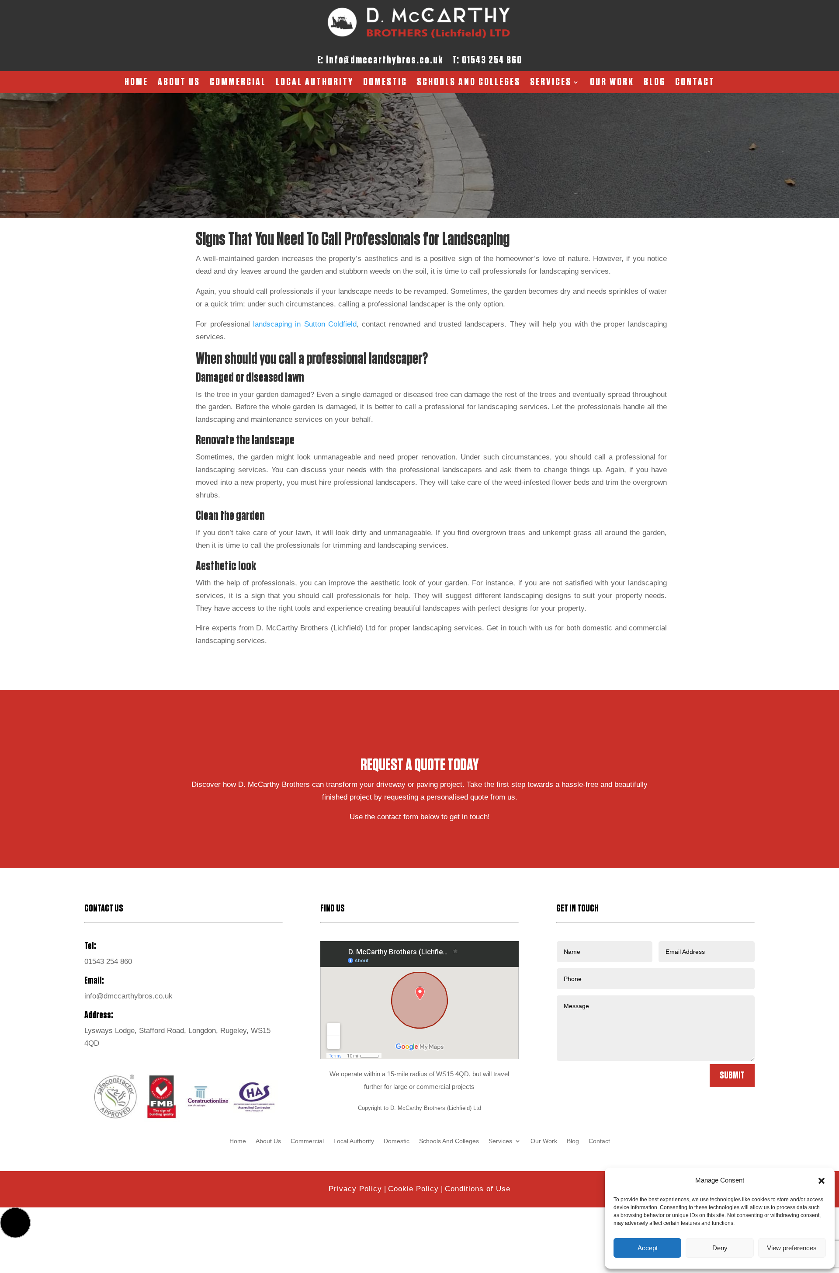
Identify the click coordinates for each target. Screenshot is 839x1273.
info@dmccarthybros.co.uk (384, 60)
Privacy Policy (355, 1189)
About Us (179, 83)
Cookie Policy (413, 1189)
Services (551, 83)
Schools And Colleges (468, 83)
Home (136, 83)
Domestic (385, 83)
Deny (720, 1248)
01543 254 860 (492, 60)
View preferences (792, 1248)
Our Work (612, 83)
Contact (695, 83)
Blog (655, 83)
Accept (648, 1248)
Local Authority (315, 83)
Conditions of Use (477, 1189)
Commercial (238, 83)
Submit (732, 1076)
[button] (821, 1180)
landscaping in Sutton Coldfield (305, 324)
